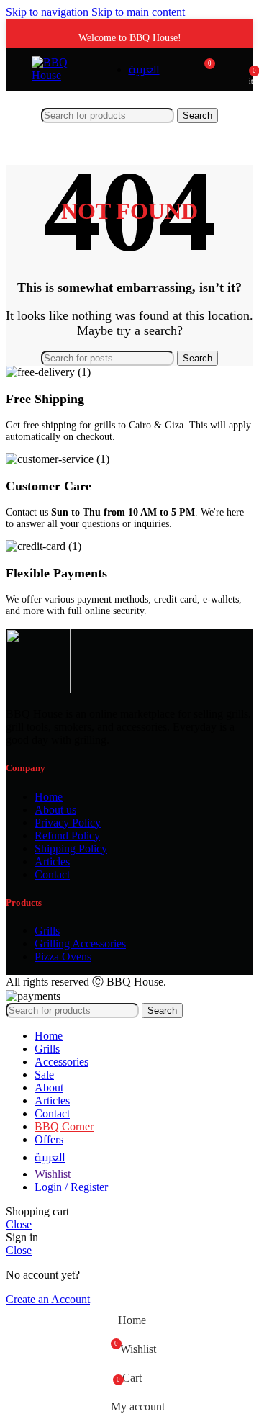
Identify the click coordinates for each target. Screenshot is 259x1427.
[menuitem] (144, 70)
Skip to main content (138, 12)
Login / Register (71, 1187)
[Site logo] (59, 75)
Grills (47, 930)
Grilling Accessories (80, 943)
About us (55, 809)
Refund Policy (67, 835)
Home (49, 797)
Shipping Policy (71, 848)
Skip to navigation (48, 12)
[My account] (233, 69)
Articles (52, 861)
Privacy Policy (68, 822)
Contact (52, 874)
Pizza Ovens (63, 956)
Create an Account (48, 1299)
